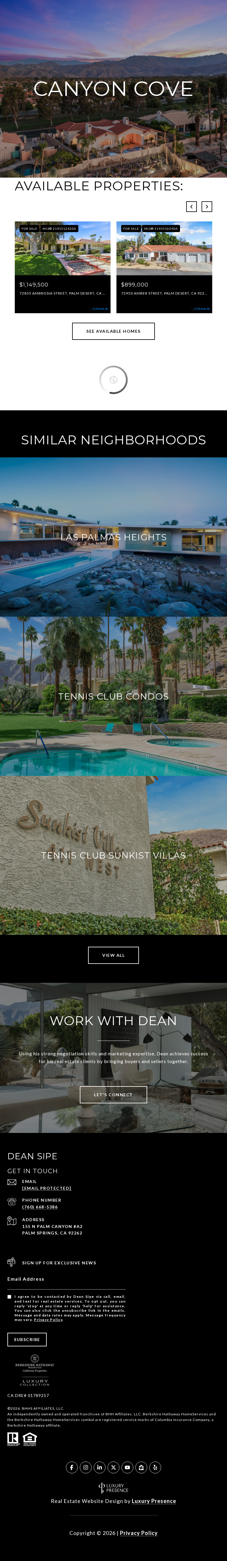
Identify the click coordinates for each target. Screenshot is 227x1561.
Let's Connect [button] (113, 1094)
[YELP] (155, 1467)
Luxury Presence (154, 1501)
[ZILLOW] (141, 1467)
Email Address (26, 1279)
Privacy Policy (48, 1319)
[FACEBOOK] (72, 1467)
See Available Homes (113, 331)
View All (113, 955)
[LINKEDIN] (100, 1467)
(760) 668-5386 (40, 1206)
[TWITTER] (113, 1467)
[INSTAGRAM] (86, 1467)
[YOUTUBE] (127, 1467)
